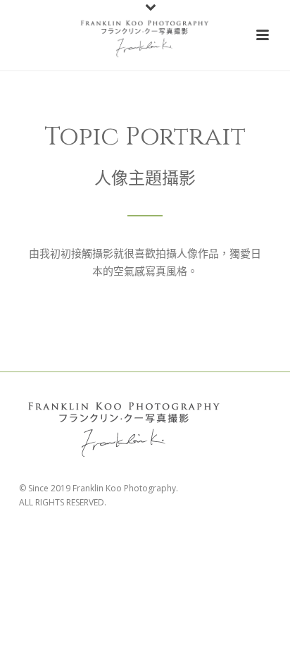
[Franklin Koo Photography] (145, 35)
